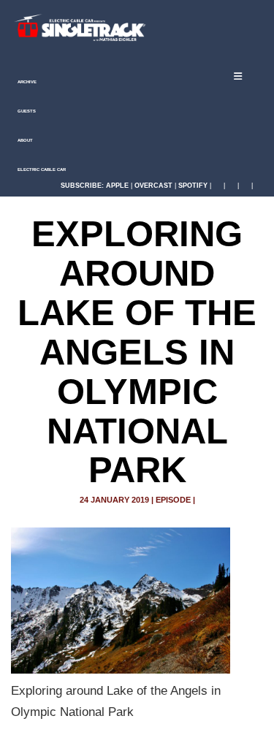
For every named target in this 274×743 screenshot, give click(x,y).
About (24, 140)
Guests (26, 111)
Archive (26, 82)
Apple (117, 185)
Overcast (153, 185)
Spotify (193, 185)
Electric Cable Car (41, 169)
